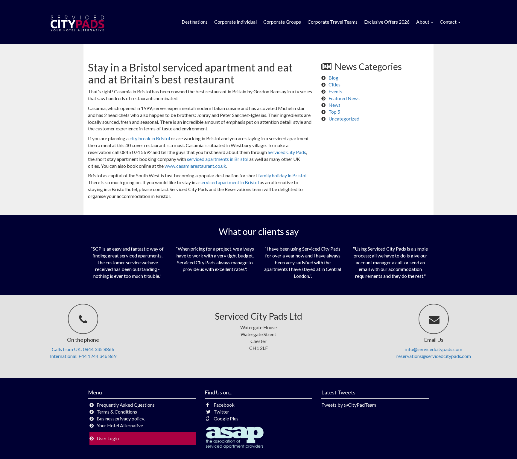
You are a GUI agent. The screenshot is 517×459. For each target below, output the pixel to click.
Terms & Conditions (117, 411)
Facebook (224, 405)
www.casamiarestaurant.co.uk (195, 166)
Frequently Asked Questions (126, 405)
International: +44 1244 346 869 (83, 356)
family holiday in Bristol (282, 175)
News (334, 105)
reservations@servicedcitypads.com (433, 356)
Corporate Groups (282, 22)
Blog (333, 77)
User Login (108, 438)
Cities (334, 84)
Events (335, 91)
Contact (448, 22)
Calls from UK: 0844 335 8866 (83, 349)
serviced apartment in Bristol (229, 182)
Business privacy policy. (121, 418)
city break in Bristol (150, 138)
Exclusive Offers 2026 (387, 22)
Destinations (195, 22)
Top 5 (334, 112)
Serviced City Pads (287, 152)
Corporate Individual (235, 22)
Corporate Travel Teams (333, 22)
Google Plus (226, 418)
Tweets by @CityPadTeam (348, 405)
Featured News (344, 98)
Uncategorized (344, 118)
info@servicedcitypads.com (433, 349)
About (423, 22)
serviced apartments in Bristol (217, 159)
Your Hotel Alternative (120, 425)
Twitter (221, 411)
